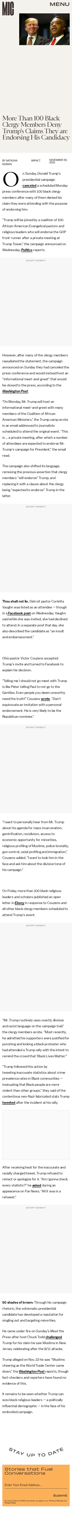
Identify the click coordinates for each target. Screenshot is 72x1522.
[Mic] (8, 9)
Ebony (19, 903)
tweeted (8, 1102)
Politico (26, 250)
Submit (60, 1495)
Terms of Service (56, 1501)
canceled (29, 185)
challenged (54, 1337)
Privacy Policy (10, 1503)
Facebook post (19, 613)
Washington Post (15, 391)
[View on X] (36, 1135)
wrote (45, 699)
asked (36, 1185)
